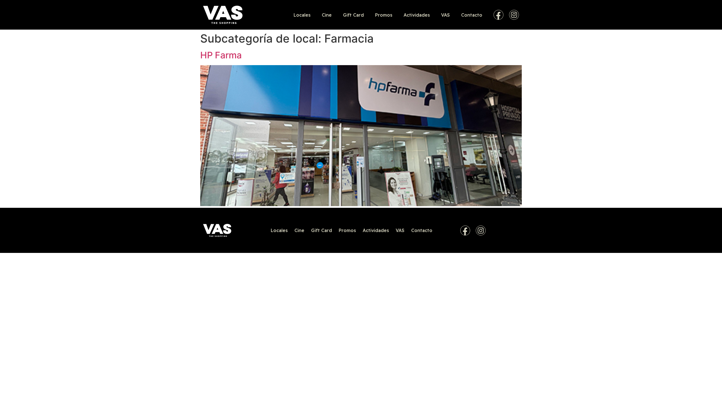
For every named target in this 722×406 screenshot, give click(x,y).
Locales (302, 15)
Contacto (471, 15)
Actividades (417, 15)
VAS (445, 15)
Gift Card (353, 15)
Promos (383, 15)
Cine (327, 15)
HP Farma (221, 55)
